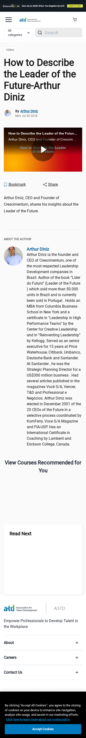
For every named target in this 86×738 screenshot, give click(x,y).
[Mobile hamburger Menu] (8, 19)
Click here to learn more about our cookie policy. (38, 719)
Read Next (21, 533)
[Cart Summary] (76, 19)
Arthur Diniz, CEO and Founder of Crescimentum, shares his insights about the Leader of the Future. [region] (41, 204)
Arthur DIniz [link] (29, 111)
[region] (43, 715)
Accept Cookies (43, 729)
